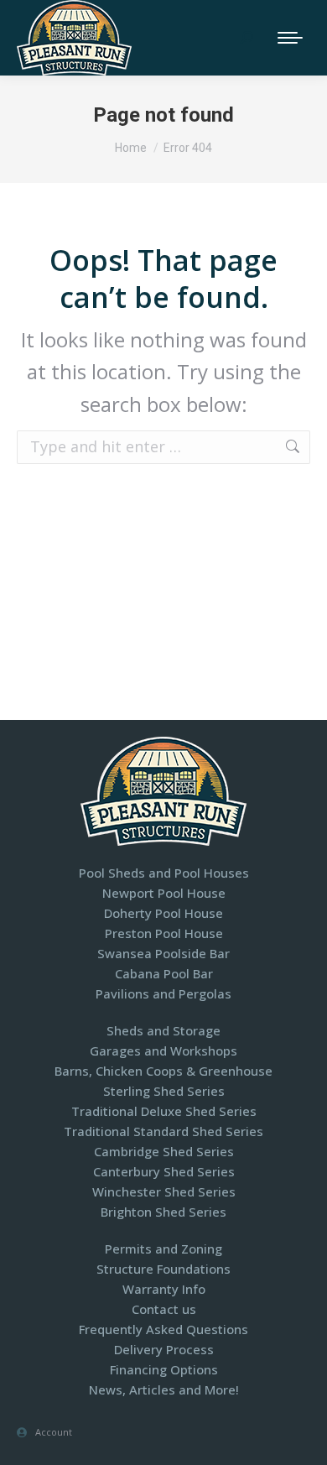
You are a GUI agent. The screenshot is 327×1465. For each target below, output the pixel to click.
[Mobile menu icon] (290, 38)
